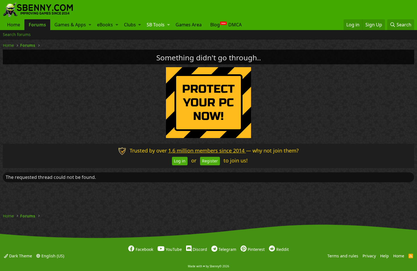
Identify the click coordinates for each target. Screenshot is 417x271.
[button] (90, 24)
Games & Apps (70, 25)
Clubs (130, 25)
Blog (215, 25)
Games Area (189, 25)
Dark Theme (20, 255)
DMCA (235, 25)
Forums (37, 25)
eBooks (105, 25)
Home (13, 25)
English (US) (52, 255)
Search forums (17, 34)
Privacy (369, 255)
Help (384, 255)
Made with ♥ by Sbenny (208, 266)
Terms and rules (342, 255)
